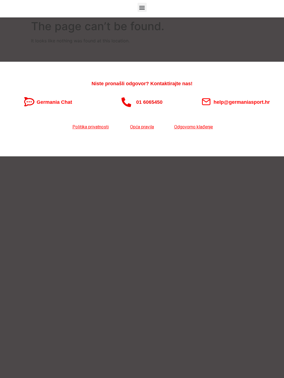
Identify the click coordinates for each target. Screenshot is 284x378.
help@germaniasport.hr (242, 102)
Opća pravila (142, 127)
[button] (142, 7)
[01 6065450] (126, 102)
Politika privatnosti (90, 127)
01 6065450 (149, 102)
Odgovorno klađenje (193, 127)
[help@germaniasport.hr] (206, 101)
